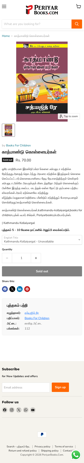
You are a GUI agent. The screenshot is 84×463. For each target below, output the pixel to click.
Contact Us (69, 450)
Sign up (60, 387)
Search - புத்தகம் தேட (18, 446)
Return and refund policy (23, 450)
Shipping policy (50, 450)
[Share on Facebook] (5, 289)
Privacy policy (42, 446)
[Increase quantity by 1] (36, 258)
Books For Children (18, 145)
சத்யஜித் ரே (32, 313)
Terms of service (64, 446)
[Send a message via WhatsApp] (76, 455)
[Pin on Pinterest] (27, 289)
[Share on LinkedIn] (20, 289)
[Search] (76, 24)
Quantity (7, 249)
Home (6, 36)
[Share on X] (12, 289)
